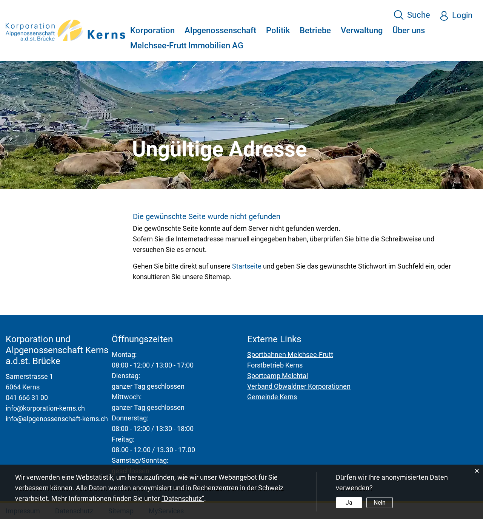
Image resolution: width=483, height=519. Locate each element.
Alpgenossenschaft (220, 30)
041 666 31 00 (27, 398)
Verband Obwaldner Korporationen (299, 386)
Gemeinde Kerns (272, 397)
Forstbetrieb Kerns (275, 365)
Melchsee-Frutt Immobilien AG (186, 45)
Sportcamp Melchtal (277, 376)
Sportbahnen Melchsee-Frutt (290, 354)
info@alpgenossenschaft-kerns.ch (57, 419)
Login (462, 15)
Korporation (152, 30)
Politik (278, 30)
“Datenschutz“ (183, 498)
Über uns (408, 30)
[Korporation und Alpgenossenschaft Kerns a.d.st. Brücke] (65, 30)
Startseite (246, 266)
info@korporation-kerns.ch (45, 408)
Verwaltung (362, 30)
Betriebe (315, 30)
